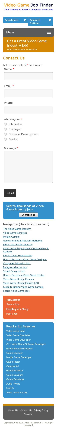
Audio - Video (13, 383)
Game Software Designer (19, 348)
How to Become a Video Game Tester (23, 275)
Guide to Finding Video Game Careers (23, 286)
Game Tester (13, 361)
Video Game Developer (18, 339)
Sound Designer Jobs (14, 271)
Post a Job (11, 313)
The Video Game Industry (17, 228)
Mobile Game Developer (19, 357)
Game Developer (15, 379)
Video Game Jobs (15, 331)
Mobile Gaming (11, 236)
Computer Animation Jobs (17, 263)
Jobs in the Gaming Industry (17, 244)
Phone (8, 102)
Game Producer (14, 370)
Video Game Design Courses (18, 279)
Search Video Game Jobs (16, 290)
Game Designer (14, 375)
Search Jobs (12, 20)
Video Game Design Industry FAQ (21, 282)
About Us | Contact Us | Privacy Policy (28, 410)
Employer (15, 129)
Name (9, 69)
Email (9, 86)
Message (11, 148)
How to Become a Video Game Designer (25, 259)
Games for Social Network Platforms (22, 240)
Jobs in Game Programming (17, 255)
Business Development (24, 134)
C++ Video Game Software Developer (26, 344)
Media (13, 139)
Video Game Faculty (17, 392)
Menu (10, 32)
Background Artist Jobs (15, 267)
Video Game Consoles (15, 232)
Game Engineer (14, 353)
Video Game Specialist (18, 335)
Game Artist (12, 366)
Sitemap (28, 414)
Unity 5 (10, 388)
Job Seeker (15, 124)
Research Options (35, 21)
